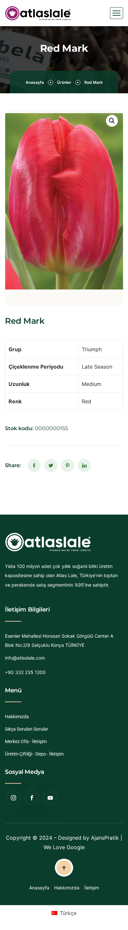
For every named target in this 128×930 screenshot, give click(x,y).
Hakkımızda (17, 716)
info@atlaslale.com (25, 658)
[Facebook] (34, 465)
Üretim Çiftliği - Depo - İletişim (34, 754)
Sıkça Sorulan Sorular (26, 729)
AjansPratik (105, 837)
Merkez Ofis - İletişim (26, 741)
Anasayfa (35, 82)
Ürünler (64, 82)
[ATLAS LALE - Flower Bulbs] (38, 13)
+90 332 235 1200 (25, 672)
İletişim (91, 887)
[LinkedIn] (84, 465)
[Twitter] (50, 465)
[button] (112, 121)
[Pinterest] (67, 465)
